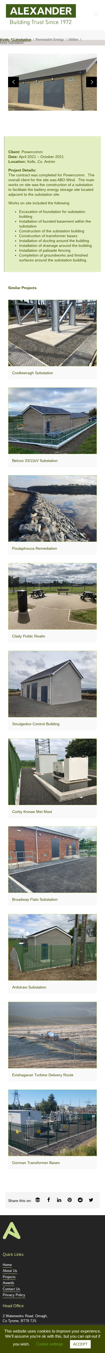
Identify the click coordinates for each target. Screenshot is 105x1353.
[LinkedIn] (59, 1199)
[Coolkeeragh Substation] (52, 333)
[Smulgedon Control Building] (52, 684)
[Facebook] (48, 1199)
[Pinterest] (69, 1199)
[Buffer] (38, 1199)
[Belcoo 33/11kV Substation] (52, 421)
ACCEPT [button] (80, 1344)
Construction (22, 39)
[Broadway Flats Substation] (52, 859)
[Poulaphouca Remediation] (52, 508)
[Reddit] (80, 1199)
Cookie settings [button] (49, 1344)
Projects (9, 1277)
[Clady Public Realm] (52, 596)
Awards (8, 1283)
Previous (13, 82)
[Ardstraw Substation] (52, 947)
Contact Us (11, 1289)
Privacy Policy (14, 1295)
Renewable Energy (50, 39)
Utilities (73, 39)
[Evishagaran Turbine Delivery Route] (52, 1035)
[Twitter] (91, 1199)
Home (4, 39)
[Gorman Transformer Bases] (52, 1123)
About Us (10, 1271)
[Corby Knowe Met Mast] (52, 772)
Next (91, 82)
